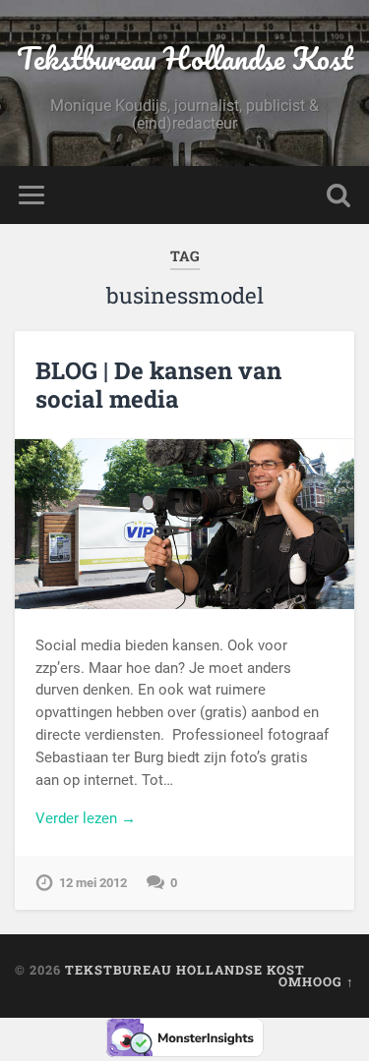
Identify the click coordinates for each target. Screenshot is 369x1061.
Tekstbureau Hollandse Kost (185, 58)
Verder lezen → (85, 818)
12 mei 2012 (93, 882)
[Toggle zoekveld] (338, 195)
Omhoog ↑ (316, 981)
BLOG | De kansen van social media (158, 385)
